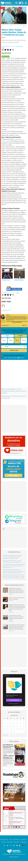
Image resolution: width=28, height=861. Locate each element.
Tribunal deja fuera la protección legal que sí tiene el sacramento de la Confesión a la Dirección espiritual (14, 566)
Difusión (4, 842)
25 (20, 729)
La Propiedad (15, 839)
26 (23, 729)
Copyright (16, 842)
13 (4, 726)
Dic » (7, 735)
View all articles (5, 310)
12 (23, 723)
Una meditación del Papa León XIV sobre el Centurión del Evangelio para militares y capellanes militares (12, 557)
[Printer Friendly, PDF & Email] (5, 56)
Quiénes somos (4, 839)
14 (7, 726)
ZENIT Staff (19, 46)
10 (17, 723)
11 (20, 723)
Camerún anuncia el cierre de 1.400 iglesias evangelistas (16, 598)
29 (10, 731)
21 (7, 729)
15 (10, 726)
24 (17, 729)
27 (4, 731)
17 (17, 726)
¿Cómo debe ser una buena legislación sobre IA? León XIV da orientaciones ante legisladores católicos (16, 617)
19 (23, 726)
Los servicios (23, 839)
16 (14, 726)
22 (10, 729)
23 (14, 729)
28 (7, 731)
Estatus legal (10, 842)
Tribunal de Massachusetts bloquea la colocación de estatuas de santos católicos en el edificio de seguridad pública (14, 571)
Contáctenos (23, 842)
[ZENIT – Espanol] (8, 2)
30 (14, 731)
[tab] (8, 808)
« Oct (4, 735)
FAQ (10, 839)
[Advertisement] (14, 378)
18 (20, 726)
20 (4, 729)
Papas (2, 8)
